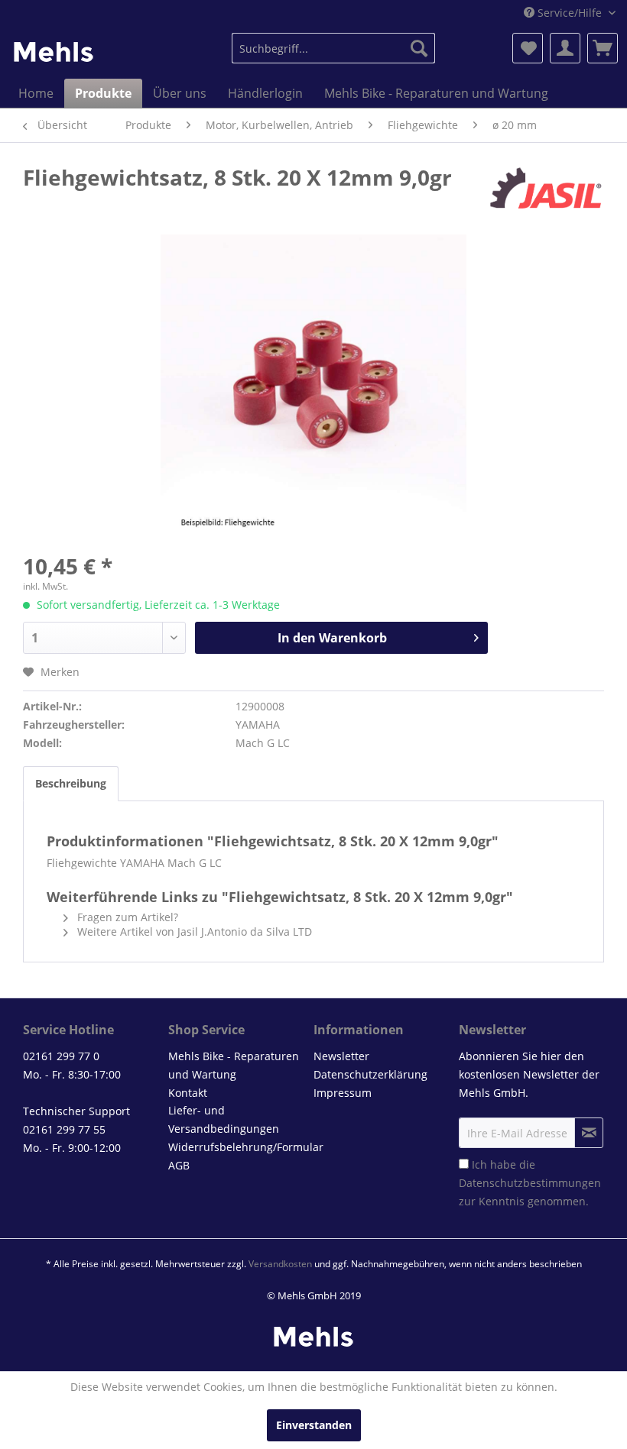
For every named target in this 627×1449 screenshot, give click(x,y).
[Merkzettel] (527, 48)
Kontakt (187, 1092)
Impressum (343, 1092)
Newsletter (341, 1056)
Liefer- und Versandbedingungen (223, 1119)
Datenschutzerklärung (370, 1074)
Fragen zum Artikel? (126, 917)
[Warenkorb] (602, 48)
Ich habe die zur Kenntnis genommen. (530, 1182)
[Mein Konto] (565, 48)
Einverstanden (314, 1425)
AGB (179, 1165)
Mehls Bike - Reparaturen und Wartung (233, 1065)
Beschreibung (70, 783)
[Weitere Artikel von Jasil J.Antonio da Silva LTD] (546, 192)
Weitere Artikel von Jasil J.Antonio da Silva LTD (193, 931)
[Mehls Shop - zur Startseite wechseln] (53, 52)
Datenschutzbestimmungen (530, 1183)
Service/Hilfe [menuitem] (569, 12)
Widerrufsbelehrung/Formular (237, 1147)
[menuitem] (334, 48)
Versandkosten (280, 1263)
